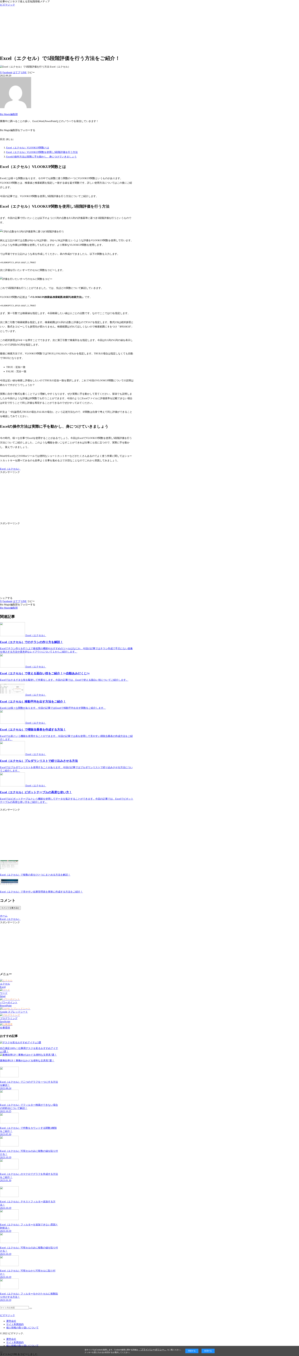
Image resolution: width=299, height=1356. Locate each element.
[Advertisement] (149, 30)
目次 (2, 139)
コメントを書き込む (10, 908)
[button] (31, 72)
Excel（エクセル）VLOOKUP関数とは (27, 147)
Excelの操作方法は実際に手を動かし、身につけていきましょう (41, 156)
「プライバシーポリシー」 (153, 1349)
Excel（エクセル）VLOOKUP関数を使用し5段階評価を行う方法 (42, 152)
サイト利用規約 (15, 1324)
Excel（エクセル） (10, 469)
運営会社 (11, 1321)
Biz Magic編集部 (9, 114)
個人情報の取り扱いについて (22, 1327)
